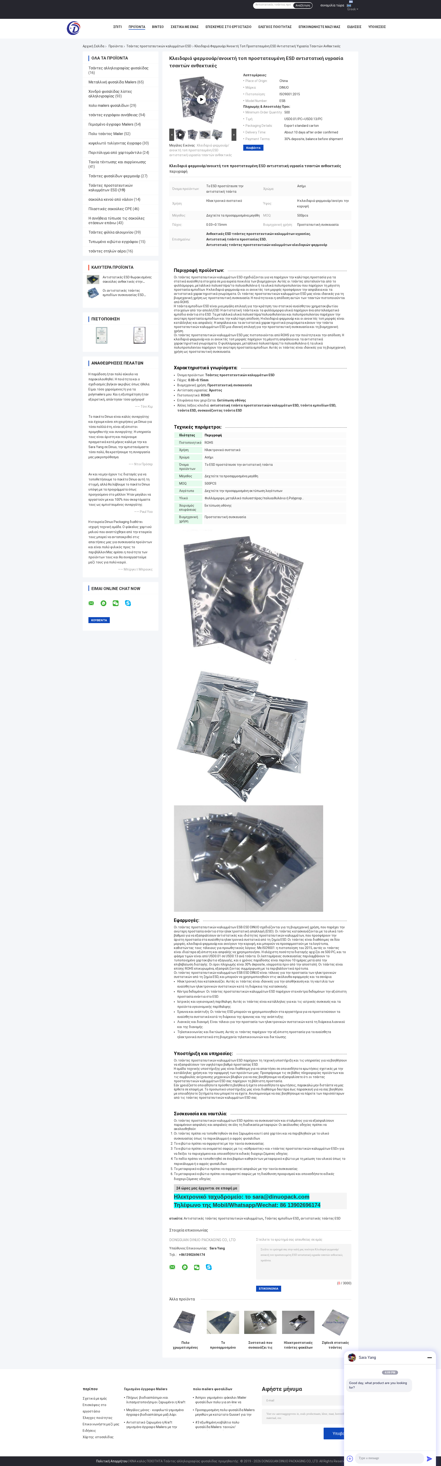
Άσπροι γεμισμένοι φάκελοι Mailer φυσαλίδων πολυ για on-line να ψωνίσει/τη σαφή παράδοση (220, 1400)
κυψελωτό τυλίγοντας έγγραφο (114, 143)
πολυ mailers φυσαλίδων (108, 105)
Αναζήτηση (303, 5)
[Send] (429, 1459)
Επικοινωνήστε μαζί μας (319, 27)
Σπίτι (117, 27)
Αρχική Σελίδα (93, 46)
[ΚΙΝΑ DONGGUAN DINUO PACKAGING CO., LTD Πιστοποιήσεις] (102, 335)
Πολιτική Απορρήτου (111, 1461)
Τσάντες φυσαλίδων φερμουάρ (114, 176)
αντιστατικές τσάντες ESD (321, 1218)
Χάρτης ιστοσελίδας (98, 1437)
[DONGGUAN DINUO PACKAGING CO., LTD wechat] (118, 603)
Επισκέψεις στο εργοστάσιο (229, 27)
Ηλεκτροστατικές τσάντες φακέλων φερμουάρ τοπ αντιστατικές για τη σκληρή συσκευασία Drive (298, 1345)
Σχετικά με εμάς (185, 27)
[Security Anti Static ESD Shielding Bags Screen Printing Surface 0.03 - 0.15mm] (201, 99)
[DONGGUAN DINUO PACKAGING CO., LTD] (73, 28)
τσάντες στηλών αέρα (107, 251)
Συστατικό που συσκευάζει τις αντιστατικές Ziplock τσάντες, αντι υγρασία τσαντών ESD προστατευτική (260, 1345)
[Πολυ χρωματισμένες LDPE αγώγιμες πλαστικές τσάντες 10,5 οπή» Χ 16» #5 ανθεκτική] (185, 1322)
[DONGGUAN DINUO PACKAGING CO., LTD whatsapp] (106, 603)
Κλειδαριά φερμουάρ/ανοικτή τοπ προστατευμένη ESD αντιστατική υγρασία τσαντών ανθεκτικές (200, 150)
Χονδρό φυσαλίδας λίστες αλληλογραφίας (110, 93)
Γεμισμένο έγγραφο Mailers (110, 124)
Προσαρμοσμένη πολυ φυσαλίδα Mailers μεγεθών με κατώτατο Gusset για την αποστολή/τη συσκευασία (225, 1413)
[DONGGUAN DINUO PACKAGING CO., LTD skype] (131, 603)
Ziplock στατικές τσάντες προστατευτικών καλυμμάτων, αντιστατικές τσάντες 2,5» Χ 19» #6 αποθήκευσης (335, 1345)
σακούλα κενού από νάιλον (110, 199)
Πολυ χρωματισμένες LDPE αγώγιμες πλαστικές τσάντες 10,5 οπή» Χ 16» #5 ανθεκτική (185, 1345)
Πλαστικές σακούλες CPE (110, 209)
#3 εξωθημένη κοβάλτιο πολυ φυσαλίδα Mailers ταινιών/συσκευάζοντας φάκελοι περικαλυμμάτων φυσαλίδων (217, 1425)
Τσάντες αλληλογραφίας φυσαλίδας (118, 68)
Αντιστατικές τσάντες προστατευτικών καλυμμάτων (223, 1218)
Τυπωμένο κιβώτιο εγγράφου (113, 242)
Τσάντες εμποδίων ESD (282, 1218)
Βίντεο (158, 27)
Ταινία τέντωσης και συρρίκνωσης (117, 162)
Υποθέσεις (377, 27)
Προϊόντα (137, 27)
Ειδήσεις (354, 27)
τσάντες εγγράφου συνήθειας (113, 115)
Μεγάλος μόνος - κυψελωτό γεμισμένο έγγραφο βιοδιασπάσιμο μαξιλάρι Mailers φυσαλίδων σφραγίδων (155, 1413)
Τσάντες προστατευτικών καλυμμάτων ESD (158, 46)
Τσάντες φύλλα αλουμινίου (110, 232)
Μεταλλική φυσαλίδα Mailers (112, 82)
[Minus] (429, 1357)
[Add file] (350, 1459)
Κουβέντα (253, 148)
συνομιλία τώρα (332, 5)
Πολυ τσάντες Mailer (105, 134)
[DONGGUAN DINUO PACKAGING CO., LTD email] (94, 603)
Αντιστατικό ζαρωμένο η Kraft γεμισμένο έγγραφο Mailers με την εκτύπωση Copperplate (151, 1425)
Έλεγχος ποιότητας (275, 27)
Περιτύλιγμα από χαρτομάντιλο (115, 152)
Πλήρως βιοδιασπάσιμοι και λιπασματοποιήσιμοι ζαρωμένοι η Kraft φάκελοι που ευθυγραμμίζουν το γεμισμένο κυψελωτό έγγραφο (156, 1400)
